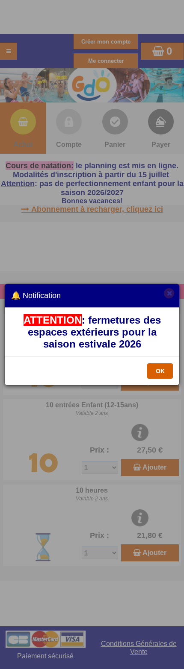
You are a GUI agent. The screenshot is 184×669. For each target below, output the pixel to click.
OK (160, 371)
